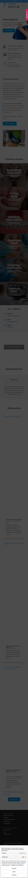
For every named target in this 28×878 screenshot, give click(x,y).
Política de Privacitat (17, 876)
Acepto (14, 865)
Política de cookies (9, 876)
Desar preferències (14, 872)
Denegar (14, 869)
